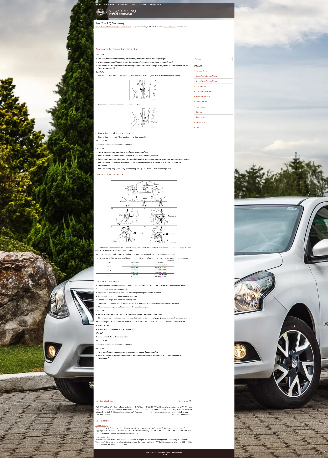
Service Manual (123, 5)
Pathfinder (142, 5)
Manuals (98, 5)
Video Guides (201, 86)
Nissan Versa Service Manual (207, 81)
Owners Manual (109, 5)
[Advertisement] (143, 37)
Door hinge (183, 401)
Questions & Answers (204, 91)
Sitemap (199, 112)
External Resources (203, 97)
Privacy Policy (201, 122)
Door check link (106, 401)
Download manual (155, 5)
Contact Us (200, 127)
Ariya (133, 5)
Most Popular (201, 107)
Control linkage (101, 426)
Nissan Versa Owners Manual (207, 76)
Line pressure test (102, 437)
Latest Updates (201, 102)
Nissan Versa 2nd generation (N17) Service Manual (113, 27)
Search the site (201, 117)
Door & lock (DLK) (169, 27)
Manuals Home (201, 71)
